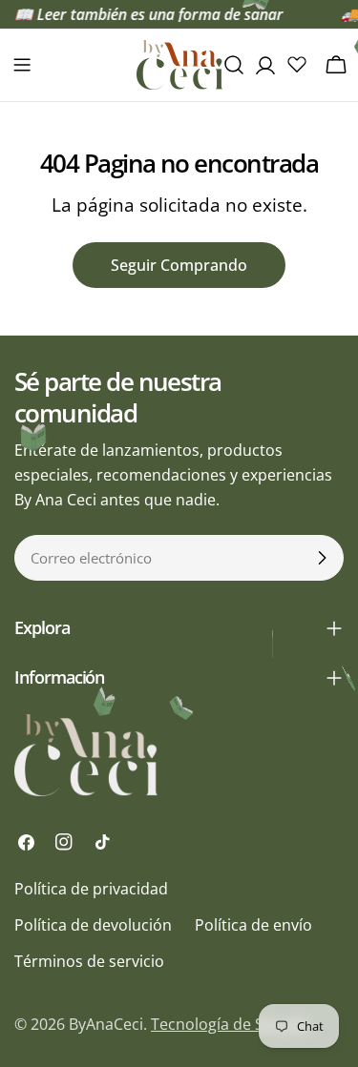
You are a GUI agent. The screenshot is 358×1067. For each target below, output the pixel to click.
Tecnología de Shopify (229, 1024)
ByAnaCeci (106, 1024)
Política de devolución (93, 924)
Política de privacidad (91, 888)
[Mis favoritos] (297, 64)
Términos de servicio (89, 961)
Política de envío (253, 924)
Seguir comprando (179, 265)
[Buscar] (234, 65)
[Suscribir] (322, 558)
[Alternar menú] (22, 65)
